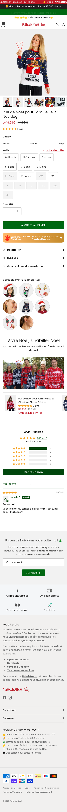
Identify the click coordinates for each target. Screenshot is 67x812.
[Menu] (3, 24)
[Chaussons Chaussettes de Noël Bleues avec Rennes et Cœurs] (26, 306)
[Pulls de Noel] (33, 24)
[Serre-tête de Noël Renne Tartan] (10, 322)
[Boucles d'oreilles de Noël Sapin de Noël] (10, 306)
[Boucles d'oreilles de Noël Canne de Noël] (26, 322)
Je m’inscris (33, 573)
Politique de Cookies (12, 788)
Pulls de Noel (16, 801)
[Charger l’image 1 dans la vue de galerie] (33, 62)
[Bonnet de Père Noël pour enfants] (42, 306)
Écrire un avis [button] (33, 472)
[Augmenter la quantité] (18, 211)
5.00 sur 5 (42, 438)
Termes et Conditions (12, 792)
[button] (10, 129)
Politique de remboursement (39, 792)
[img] (10, 492)
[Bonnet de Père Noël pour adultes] (10, 290)
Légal (27, 788)
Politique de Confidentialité (46, 788)
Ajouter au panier (33, 225)
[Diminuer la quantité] (5, 211)
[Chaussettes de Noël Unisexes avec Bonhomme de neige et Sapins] (26, 290)
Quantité (8, 204)
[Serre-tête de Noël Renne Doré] (42, 290)
